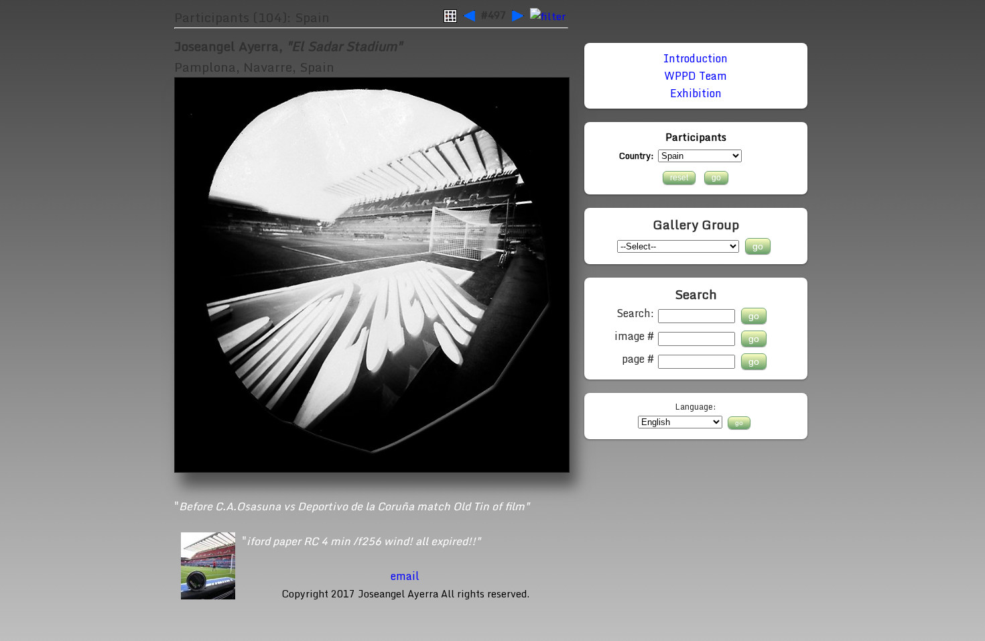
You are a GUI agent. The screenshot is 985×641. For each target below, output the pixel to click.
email (405, 576)
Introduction (695, 58)
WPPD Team (695, 75)
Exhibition (696, 93)
